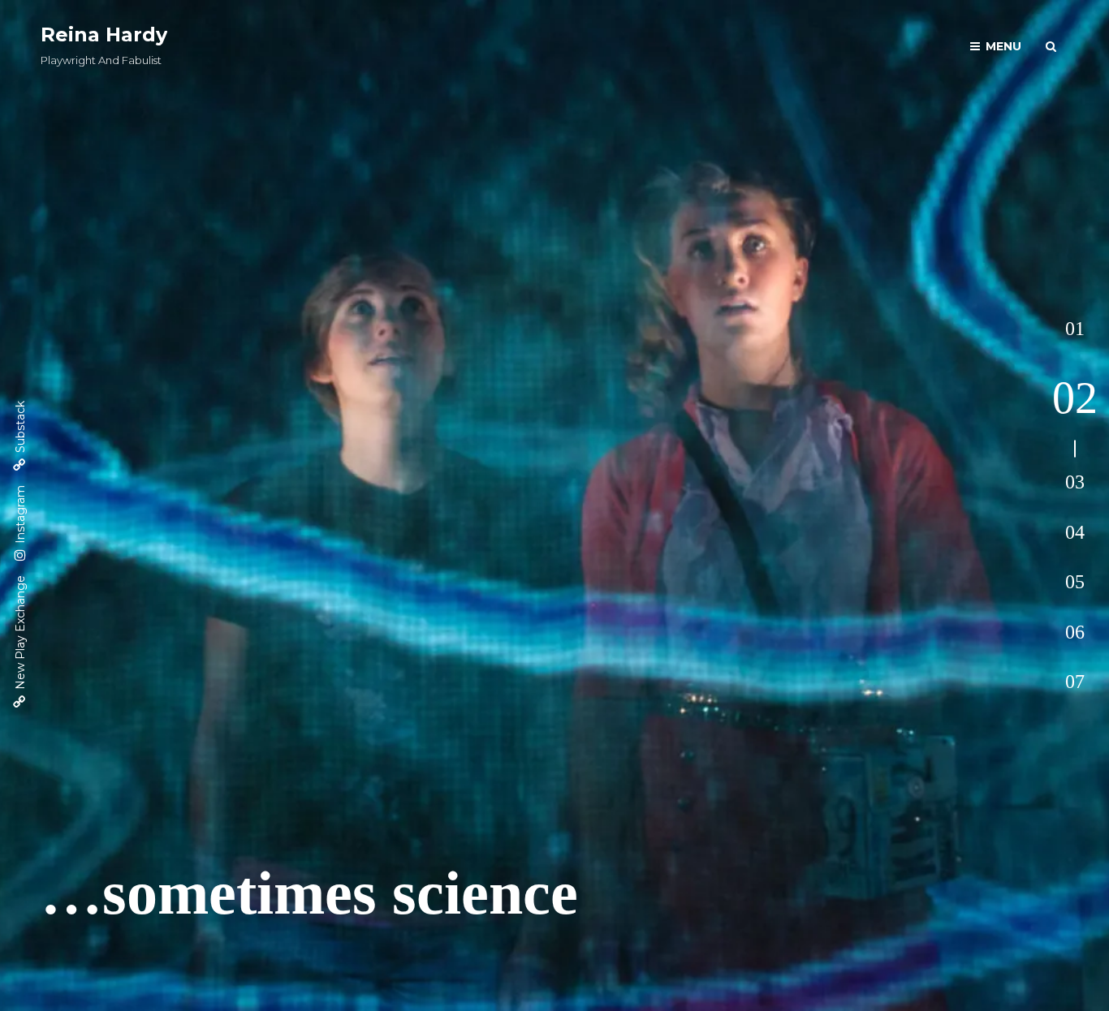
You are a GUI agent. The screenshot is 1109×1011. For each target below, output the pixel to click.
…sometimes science (309, 892)
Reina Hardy (104, 34)
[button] (1075, 329)
